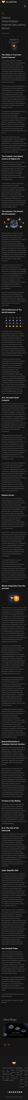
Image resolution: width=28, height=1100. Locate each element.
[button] (5, 1044)
